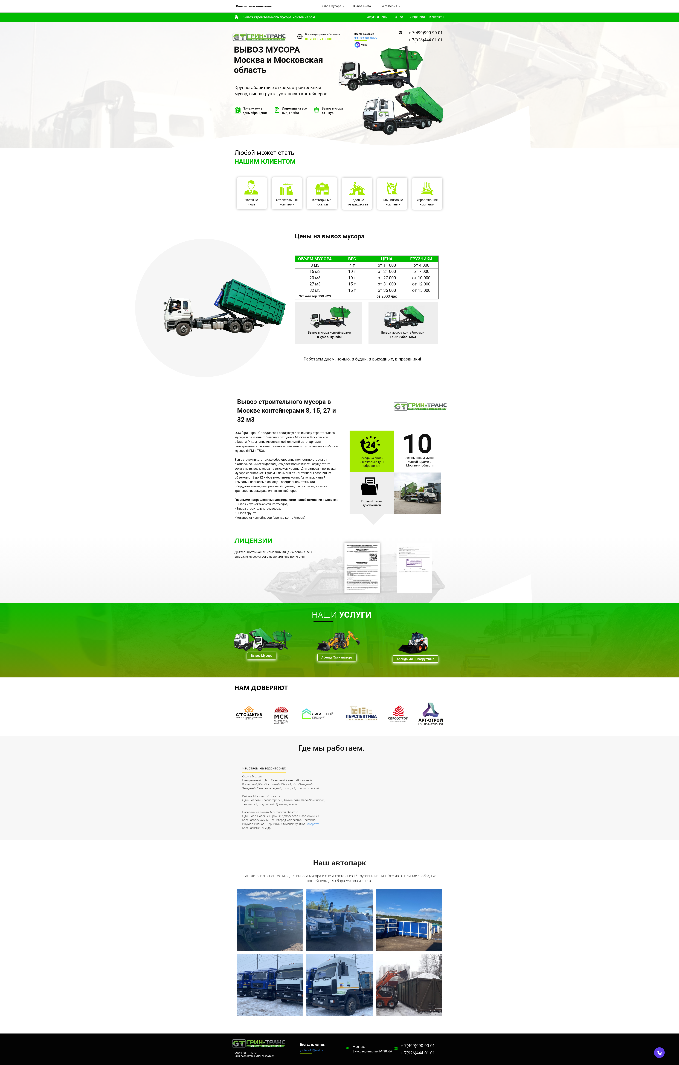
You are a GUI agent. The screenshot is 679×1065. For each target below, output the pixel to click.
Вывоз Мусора (261, 655)
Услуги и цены (376, 17)
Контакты (436, 17)
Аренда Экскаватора (337, 657)
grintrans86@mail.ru (365, 37)
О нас (399, 17)
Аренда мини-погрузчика (415, 659)
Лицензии (417, 17)
